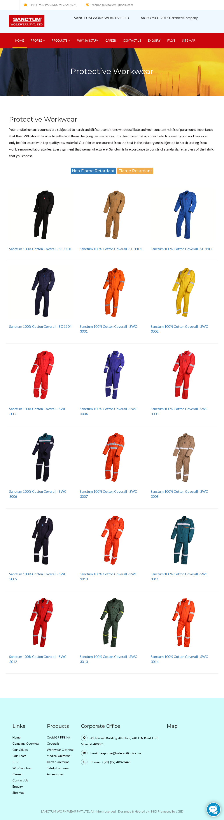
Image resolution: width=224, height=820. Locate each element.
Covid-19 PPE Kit (58, 737)
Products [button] (60, 40)
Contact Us (132, 40)
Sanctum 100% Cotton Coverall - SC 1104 (40, 326)
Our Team (19, 756)
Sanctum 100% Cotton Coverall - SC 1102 (111, 249)
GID (180, 811)
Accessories (55, 774)
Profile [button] (37, 40)
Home (21, 40)
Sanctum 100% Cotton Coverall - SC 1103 (182, 249)
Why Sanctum (87, 40)
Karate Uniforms (58, 762)
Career (110, 40)
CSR (15, 762)
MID (154, 811)
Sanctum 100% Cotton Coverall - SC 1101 (40, 249)
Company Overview (25, 743)
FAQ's (171, 40)
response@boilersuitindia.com (112, 5)
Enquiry (154, 40)
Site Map (188, 40)
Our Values (20, 749)
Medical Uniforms (58, 756)
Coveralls (53, 743)
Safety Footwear (58, 768)
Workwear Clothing (60, 749)
